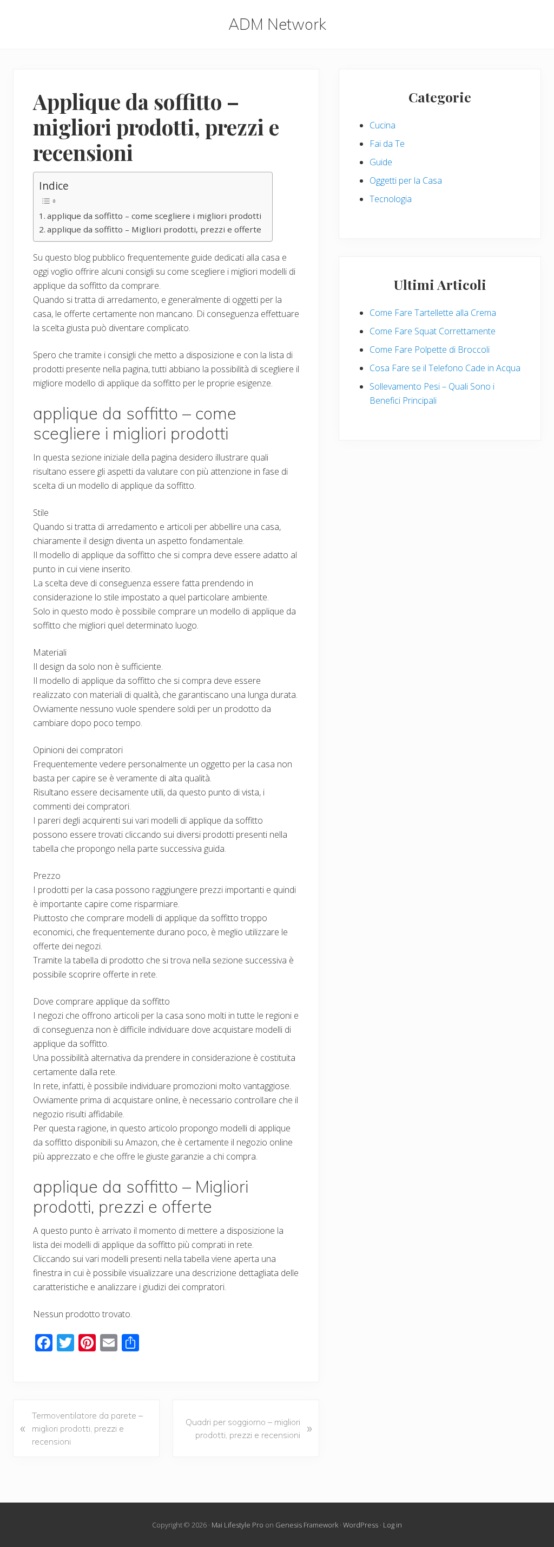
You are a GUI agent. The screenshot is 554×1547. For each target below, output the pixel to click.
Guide (381, 162)
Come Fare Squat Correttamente (433, 331)
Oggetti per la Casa (406, 180)
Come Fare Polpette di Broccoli (430, 349)
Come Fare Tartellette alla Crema (433, 313)
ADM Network (277, 24)
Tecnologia (391, 199)
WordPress (360, 1525)
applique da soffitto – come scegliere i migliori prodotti (154, 215)
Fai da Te (387, 144)
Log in (392, 1525)
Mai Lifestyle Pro (237, 1525)
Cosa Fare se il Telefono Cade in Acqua (445, 368)
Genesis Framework (306, 1525)
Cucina (382, 125)
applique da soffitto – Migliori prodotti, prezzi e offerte (154, 229)
